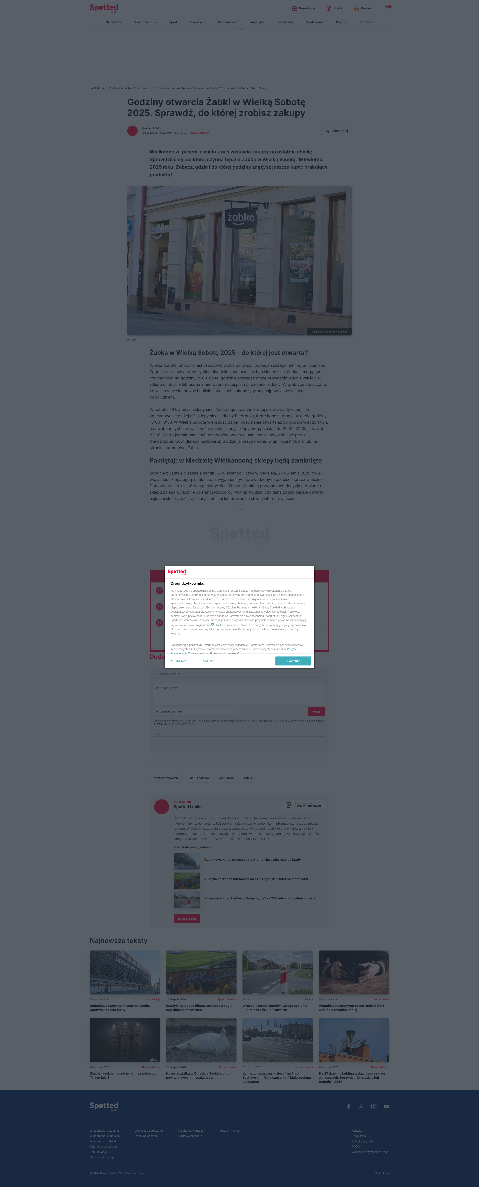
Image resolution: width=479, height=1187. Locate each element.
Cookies (193, 653)
